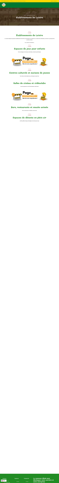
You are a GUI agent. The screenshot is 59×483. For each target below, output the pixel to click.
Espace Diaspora (54, 1)
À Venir (17, 481)
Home (25, 15)
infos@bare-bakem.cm (6, 1)
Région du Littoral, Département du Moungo (18, 1)
